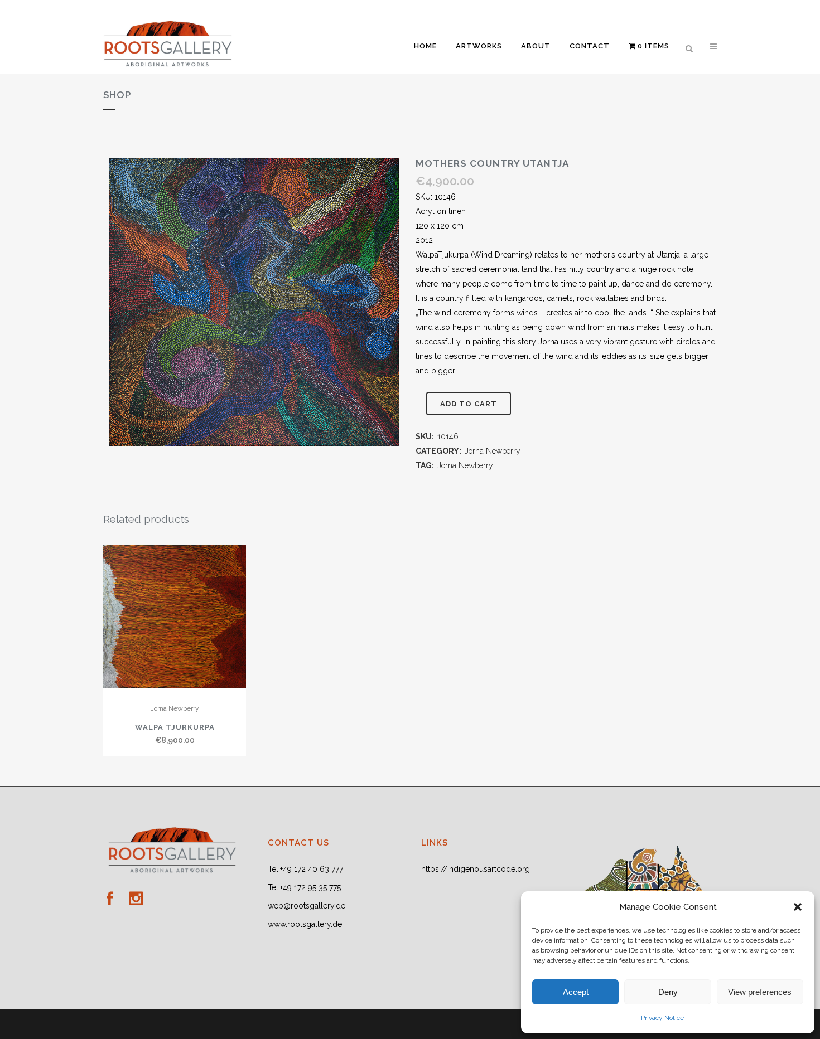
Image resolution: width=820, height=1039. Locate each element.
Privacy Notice (662, 1018)
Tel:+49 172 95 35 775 (304, 887)
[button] (797, 906)
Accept (576, 992)
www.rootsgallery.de (305, 924)
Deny (668, 992)
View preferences (760, 992)
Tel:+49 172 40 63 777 (305, 869)
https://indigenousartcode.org (475, 869)
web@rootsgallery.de (306, 905)
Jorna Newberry (492, 450)
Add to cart (468, 404)
